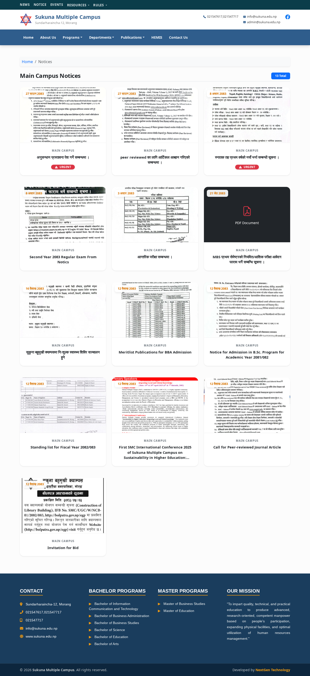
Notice (40, 4)
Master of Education (178, 611)
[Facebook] (287, 17)
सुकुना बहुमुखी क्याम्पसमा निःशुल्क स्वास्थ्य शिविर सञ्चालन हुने (63, 355)
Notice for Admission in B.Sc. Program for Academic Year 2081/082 (247, 355)
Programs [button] (71, 37)
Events (56, 4)
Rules (99, 5)
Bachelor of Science (109, 630)
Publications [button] (131, 37)
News (25, 4)
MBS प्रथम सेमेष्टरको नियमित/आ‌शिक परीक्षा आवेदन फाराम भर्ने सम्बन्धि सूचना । (247, 259)
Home (28, 37)
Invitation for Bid (62, 547)
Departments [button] (100, 37)
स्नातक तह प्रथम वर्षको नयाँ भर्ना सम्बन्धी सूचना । (247, 157)
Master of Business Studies (184, 604)
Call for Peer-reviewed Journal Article (247, 447)
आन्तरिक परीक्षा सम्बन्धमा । (155, 256)
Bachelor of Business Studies (116, 623)
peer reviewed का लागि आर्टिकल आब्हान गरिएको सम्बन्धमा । (155, 160)
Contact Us (178, 37)
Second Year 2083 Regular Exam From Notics (63, 259)
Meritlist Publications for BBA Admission (155, 352)
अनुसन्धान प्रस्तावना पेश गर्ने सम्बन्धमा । (63, 157)
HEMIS (156, 37)
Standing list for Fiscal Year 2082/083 (63, 447)
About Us (48, 37)
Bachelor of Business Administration (121, 616)
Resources (77, 5)
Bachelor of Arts (106, 644)
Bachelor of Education (111, 637)
